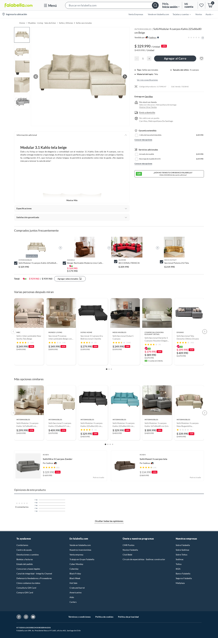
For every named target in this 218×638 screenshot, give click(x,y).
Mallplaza (180, 583)
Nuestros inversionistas (80, 550)
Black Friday (75, 573)
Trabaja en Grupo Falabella (82, 559)
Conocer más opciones (143, 140)
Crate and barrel (77, 587)
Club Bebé (127, 554)
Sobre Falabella (183, 545)
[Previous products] (13, 331)
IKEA (178, 569)
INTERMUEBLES (143, 29)
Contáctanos (22, 545)
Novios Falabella (130, 550)
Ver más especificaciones (147, 80)
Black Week (75, 578)
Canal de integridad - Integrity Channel (34, 573)
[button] (112, 5)
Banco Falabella (183, 573)
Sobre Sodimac (182, 550)
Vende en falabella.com (80, 545)
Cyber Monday (76, 564)
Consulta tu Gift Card (26, 587)
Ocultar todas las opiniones (109, 521)
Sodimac (180, 559)
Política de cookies (104, 616)
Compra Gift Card (24, 592)
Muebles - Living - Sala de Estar (42, 23)
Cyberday (74, 569)
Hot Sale (73, 583)
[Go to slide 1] (106, 369)
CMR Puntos (128, 545)
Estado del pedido (24, 564)
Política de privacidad (128, 616)
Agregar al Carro (175, 58)
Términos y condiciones (79, 616)
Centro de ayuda (24, 550)
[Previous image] (35, 76)
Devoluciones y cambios (27, 554)
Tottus (179, 564)
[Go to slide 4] (112, 444)
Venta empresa (76, 554)
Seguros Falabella (184, 578)
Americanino (76, 592)
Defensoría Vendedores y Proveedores (34, 578)
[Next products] (204, 331)
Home (22, 23)
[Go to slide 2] (109, 369)
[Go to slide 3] (111, 369)
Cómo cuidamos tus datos (28, 583)
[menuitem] (180, 14)
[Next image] (124, 76)
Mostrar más (72, 200)
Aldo (72, 597)
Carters (73, 602)
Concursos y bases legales (28, 569)
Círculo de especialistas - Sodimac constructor (144, 559)
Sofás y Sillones (66, 23)
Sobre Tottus (181, 554)
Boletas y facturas (24, 559)
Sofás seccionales (84, 23)
